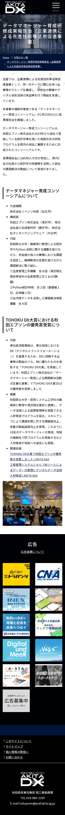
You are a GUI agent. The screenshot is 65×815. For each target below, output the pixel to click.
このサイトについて (19, 741)
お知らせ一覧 (21, 57)
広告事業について (32, 551)
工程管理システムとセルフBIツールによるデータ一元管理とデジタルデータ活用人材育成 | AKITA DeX (36, 470)
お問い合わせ (14, 757)
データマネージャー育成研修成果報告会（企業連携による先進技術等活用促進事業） (34, 64)
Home (6, 57)
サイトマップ (14, 746)
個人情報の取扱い (17, 752)
